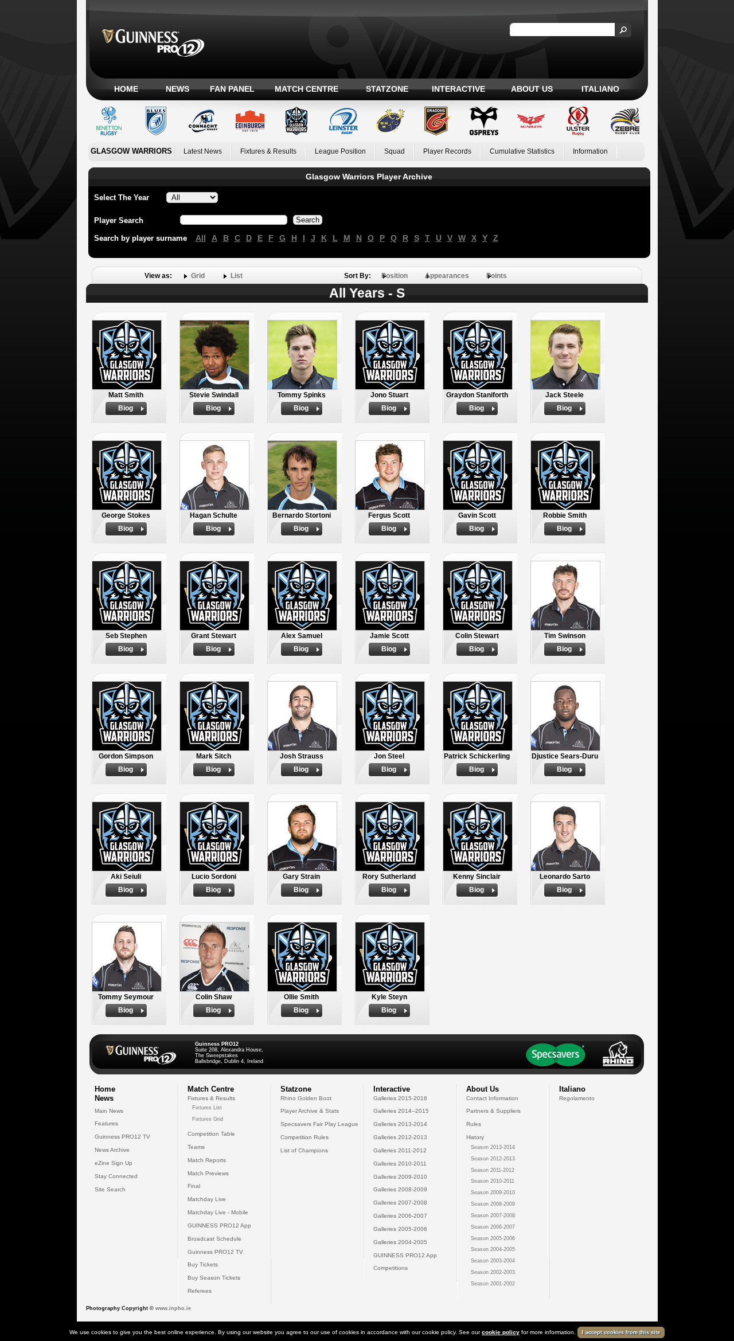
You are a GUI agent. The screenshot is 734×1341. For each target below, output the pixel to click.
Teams (196, 1147)
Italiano (600, 88)
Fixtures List (207, 1108)
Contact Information (492, 1098)
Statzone (387, 88)
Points (496, 275)
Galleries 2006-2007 (400, 1216)
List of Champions (304, 1150)
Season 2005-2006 (493, 1238)
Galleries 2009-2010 (400, 1177)
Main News (109, 1111)
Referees (200, 1291)
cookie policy (501, 1332)
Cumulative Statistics (522, 151)
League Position (340, 151)
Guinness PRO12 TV (122, 1136)
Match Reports (207, 1160)
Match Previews (208, 1173)
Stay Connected (116, 1176)
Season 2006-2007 (493, 1227)
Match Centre (306, 88)
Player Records (447, 151)
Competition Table (211, 1134)
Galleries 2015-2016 (400, 1098)
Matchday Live (207, 1199)
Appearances (447, 275)
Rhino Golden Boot (305, 1098)
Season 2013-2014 (493, 1147)
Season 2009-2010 (493, 1192)
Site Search (110, 1189)
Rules (473, 1124)
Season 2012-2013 (493, 1159)
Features (106, 1123)
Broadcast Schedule (214, 1239)
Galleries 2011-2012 (400, 1150)
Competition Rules (304, 1137)
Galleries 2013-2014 (400, 1124)
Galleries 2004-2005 (400, 1242)
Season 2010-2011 (492, 1181)
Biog (125, 408)
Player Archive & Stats (309, 1111)
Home (126, 88)
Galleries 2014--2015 (401, 1111)
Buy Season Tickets (214, 1277)
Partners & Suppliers (493, 1111)
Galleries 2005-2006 (400, 1229)
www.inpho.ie (173, 1308)
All (201, 238)
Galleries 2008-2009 (400, 1189)
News (177, 88)
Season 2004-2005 (493, 1249)
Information (590, 151)
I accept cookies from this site (621, 1332)
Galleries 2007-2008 (400, 1202)
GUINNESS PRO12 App (219, 1225)
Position (394, 275)
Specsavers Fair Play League (319, 1124)
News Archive (112, 1150)
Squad (394, 151)
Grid (198, 275)
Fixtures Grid (207, 1119)
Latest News (203, 151)
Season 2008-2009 (493, 1204)
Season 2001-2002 (493, 1284)
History (475, 1137)
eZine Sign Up (113, 1163)
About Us (532, 88)
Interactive (458, 88)
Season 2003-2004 (493, 1261)
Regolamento (577, 1098)
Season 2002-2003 (493, 1272)
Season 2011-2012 (492, 1170)
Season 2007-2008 (493, 1215)
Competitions (390, 1268)
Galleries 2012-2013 (400, 1137)
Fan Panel (232, 88)
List (237, 275)
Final (194, 1186)
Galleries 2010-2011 (400, 1163)
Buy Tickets (203, 1264)
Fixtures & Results (268, 151)
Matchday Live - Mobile (218, 1212)
